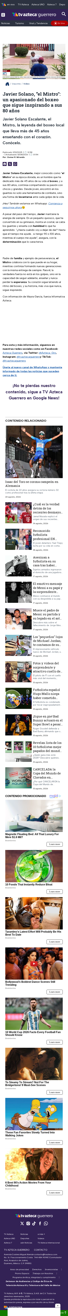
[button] (57, 1306)
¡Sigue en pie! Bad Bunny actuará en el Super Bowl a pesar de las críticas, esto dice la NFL (48, 724)
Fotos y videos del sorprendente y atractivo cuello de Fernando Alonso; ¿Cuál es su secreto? (47, 671)
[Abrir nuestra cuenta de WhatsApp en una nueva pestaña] (46, 1223)
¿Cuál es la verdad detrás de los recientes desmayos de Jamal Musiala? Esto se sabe (47, 512)
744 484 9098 (41, 1257)
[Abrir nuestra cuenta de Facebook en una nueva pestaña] (40, 1223)
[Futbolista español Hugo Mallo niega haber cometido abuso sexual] (18, 699)
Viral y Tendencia (38, 23)
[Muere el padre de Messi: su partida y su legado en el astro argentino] (18, 619)
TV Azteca (23, 4)
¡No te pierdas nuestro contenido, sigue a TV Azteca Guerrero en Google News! (34, 391)
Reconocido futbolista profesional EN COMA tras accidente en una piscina (45, 541)
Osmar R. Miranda (16, 157)
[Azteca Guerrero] (34, 14)
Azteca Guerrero (12, 352)
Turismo (19, 23)
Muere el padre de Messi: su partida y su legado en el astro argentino (48, 616)
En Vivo (61, 23)
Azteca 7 (52, 4)
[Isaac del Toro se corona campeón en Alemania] (34, 452)
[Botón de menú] (3, 15)
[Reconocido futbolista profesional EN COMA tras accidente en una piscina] (18, 540)
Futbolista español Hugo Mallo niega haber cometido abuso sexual (46, 696)
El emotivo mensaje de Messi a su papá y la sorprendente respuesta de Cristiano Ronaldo (48, 592)
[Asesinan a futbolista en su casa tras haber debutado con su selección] (18, 566)
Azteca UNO (38, 4)
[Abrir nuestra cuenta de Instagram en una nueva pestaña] (28, 1223)
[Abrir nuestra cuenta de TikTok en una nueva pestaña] (34, 1223)
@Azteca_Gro (47, 352)
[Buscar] (64, 14)
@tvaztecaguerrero (28, 356)
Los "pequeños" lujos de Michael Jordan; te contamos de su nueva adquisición (48, 643)
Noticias (5, 23)
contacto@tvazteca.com (45, 1254)
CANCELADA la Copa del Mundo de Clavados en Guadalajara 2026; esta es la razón (47, 777)
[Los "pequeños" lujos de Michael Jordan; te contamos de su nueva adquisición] (18, 646)
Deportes (16, 84)
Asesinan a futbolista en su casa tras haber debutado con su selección (45, 565)
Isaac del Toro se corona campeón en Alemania (31, 484)
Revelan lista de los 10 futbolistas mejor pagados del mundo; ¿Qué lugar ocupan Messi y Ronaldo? (47, 751)
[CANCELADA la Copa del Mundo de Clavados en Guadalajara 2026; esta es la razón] (18, 778)
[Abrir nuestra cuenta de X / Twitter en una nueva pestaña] (22, 1223)
